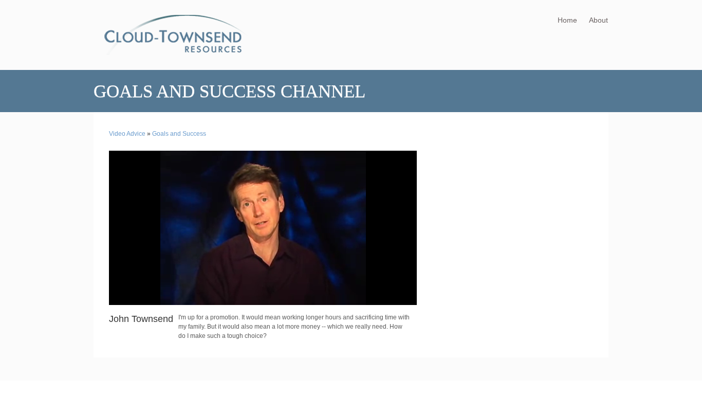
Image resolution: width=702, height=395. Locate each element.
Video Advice (127, 133)
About (598, 20)
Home (567, 20)
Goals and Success (179, 133)
